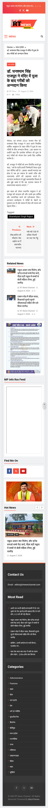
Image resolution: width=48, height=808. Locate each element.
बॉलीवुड (12, 728)
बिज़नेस (12, 722)
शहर (11, 767)
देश (17, 535)
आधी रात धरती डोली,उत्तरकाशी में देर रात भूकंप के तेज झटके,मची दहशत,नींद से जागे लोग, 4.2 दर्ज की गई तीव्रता (25, 611)
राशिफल (13, 750)
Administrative (16, 678)
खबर (11, 689)
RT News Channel (27, 287)
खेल (11, 694)
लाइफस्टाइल (14, 755)
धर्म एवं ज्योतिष (15, 711)
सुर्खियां (12, 772)
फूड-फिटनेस (14, 717)
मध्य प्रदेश (11, 64)
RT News (12, 91)
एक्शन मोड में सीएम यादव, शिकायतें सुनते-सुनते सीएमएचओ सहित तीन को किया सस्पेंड (25, 634)
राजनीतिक (13, 739)
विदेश (12, 761)
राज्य (11, 744)
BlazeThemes (33, 799)
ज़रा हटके (10, 535)
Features (14, 683)
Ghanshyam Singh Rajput (21, 216)
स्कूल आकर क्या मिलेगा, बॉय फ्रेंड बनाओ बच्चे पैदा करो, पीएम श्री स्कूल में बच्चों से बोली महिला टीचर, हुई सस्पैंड (20, 6)
